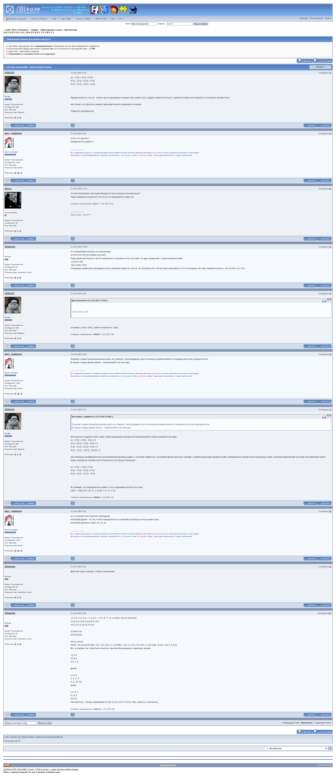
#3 (330, 189)
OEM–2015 (101, 19)
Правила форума (17, 19)
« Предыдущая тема (290, 723)
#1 (330, 73)
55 (18, 173)
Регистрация (316, 18)
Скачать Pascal (39, 19)
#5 (330, 293)
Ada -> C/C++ (117, 19)
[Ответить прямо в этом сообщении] (324, 125)
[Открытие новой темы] (322, 60)
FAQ (54, 19)
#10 (329, 613)
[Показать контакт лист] (18, 125)
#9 (330, 567)
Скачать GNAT (83, 19)
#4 (330, 247)
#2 (330, 133)
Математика (307, 723)
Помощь (304, 18)
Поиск (328, 18)
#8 (330, 511)
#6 (330, 354)
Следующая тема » (322, 723)
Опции (319, 67)
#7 (330, 410)
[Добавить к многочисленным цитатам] (310, 125)
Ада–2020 (66, 19)
